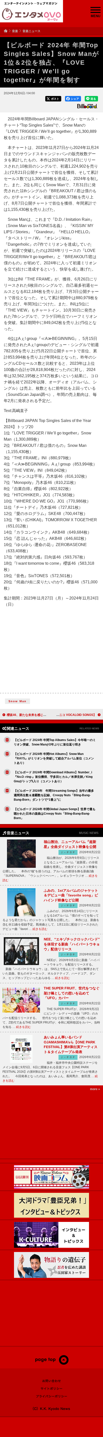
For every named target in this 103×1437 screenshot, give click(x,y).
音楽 (15, 31)
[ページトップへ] (51, 1363)
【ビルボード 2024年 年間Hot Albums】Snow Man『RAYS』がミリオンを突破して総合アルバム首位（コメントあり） (54, 758)
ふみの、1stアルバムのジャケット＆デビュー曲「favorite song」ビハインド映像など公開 (71, 895)
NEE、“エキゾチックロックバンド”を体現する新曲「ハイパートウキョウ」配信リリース (72, 944)
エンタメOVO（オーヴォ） (31, 14)
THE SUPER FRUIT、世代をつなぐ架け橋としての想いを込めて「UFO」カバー (72, 993)
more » (95, 1089)
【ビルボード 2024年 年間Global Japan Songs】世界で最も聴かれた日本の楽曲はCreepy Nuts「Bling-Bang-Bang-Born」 (55, 813)
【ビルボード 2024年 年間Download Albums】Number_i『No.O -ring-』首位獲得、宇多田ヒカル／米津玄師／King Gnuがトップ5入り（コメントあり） (53, 777)
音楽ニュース (31, 31)
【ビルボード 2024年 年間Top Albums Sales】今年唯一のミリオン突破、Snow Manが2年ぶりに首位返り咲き (55, 742)
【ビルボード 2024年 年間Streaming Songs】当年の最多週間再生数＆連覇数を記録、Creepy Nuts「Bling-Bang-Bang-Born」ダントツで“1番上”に (54, 795)
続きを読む (40, 929)
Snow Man (17, 701)
